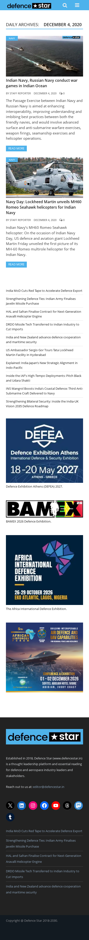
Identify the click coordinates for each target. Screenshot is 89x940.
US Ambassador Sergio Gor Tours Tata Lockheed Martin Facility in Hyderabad (39, 352)
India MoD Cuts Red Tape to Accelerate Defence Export (44, 290)
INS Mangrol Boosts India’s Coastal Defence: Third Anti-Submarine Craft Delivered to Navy (44, 390)
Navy (12, 38)
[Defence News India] (29, 5)
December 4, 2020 (45, 93)
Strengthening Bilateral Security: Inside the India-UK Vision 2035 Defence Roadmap (42, 403)
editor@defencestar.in (48, 787)
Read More (16, 148)
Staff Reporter (20, 93)
